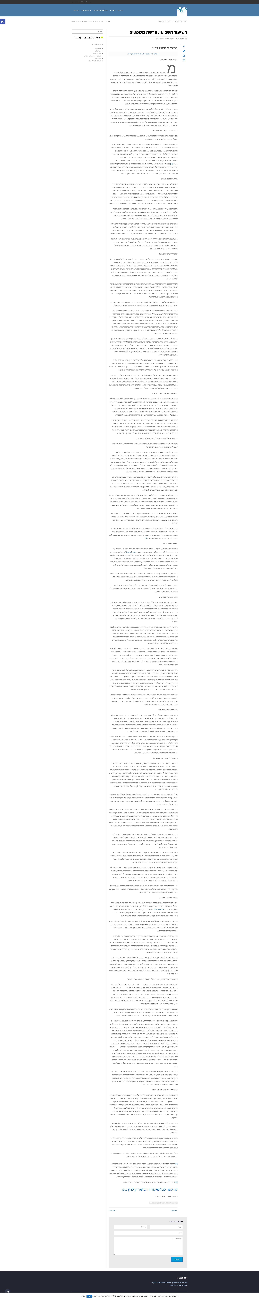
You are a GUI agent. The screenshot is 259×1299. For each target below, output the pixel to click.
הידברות (98, 58)
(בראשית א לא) (158, 909)
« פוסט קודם (174, 1210)
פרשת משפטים (154, 1203)
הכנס (91, 2)
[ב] (146, 538)
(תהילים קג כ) (130, 552)
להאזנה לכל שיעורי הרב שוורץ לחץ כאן (150, 1189)
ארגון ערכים (97, 53)
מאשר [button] (89, 1296)
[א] (171, 164)
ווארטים (98, 21)
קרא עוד (83, 1296)
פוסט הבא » (112, 1210)
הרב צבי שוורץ (164, 1203)
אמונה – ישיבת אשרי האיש (92, 56)
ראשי (108, 21)
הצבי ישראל (91, 21)
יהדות (103, 21)
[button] (2, 21)
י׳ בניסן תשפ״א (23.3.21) (167, 38)
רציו (96, 48)
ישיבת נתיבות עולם (95, 61)
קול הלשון (97, 51)
